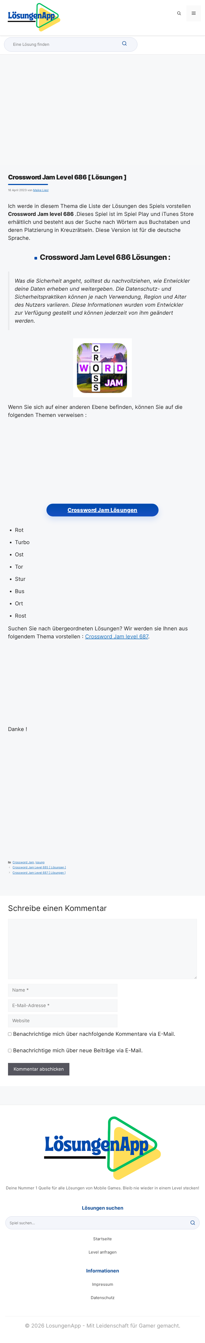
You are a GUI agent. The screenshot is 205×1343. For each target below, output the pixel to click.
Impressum (102, 1284)
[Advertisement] (102, 114)
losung (40, 862)
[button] (179, 13)
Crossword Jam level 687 (116, 636)
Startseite (102, 1238)
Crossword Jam (23, 862)
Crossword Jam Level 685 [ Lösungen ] (39, 867)
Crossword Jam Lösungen (102, 510)
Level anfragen (103, 1252)
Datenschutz (103, 1297)
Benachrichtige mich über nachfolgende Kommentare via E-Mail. (94, 1034)
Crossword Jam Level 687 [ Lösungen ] (39, 872)
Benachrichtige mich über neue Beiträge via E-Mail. (78, 1050)
